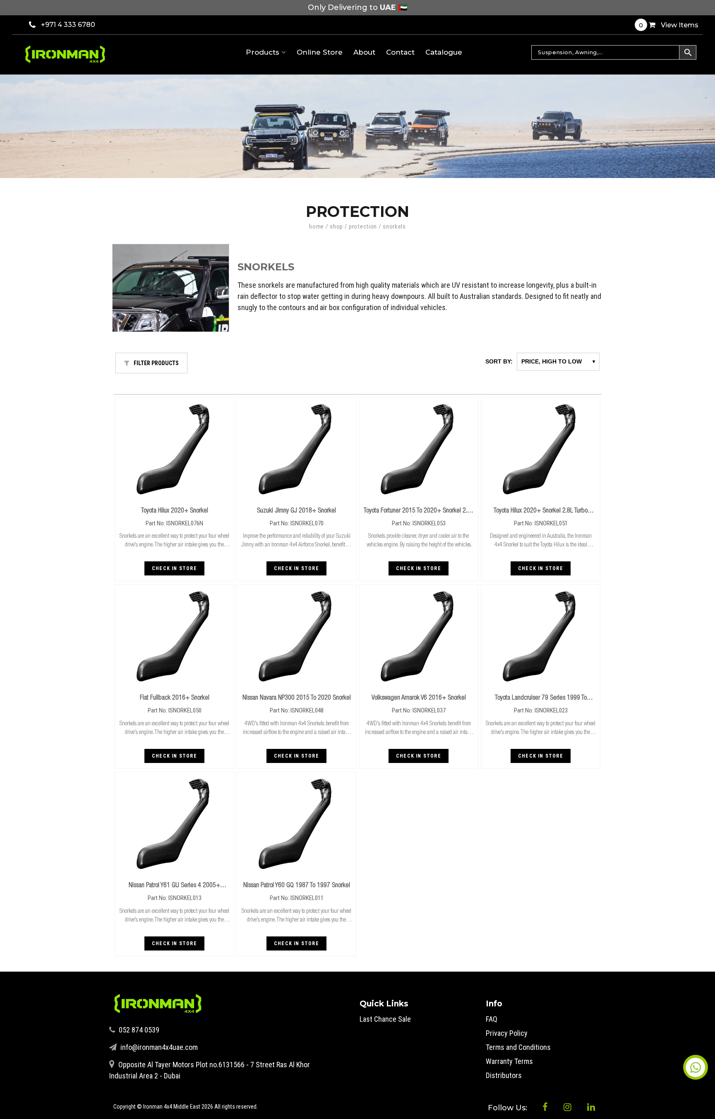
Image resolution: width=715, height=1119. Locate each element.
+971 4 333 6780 (68, 25)
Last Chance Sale (385, 1019)
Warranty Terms (509, 1061)
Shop (336, 226)
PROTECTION (363, 226)
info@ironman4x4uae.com (158, 1047)
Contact (400, 52)
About (364, 52)
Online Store (320, 52)
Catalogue (443, 52)
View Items (668, 25)
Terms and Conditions (518, 1047)
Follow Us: (508, 1107)
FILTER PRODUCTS (156, 363)
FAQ (491, 1019)
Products (263, 52)
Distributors (504, 1075)
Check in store (174, 568)
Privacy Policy (507, 1033)
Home (316, 226)
